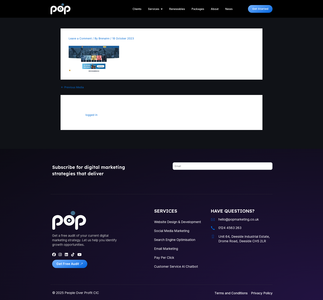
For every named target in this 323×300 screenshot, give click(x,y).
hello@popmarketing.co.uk (238, 219)
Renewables (177, 9)
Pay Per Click (164, 258)
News (228, 9)
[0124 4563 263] (213, 228)
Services (153, 9)
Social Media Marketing (171, 231)
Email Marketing (166, 249)
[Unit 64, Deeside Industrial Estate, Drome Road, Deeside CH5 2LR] (213, 236)
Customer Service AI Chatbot (176, 266)
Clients (137, 9)
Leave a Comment (80, 38)
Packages (198, 9)
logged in (91, 114)
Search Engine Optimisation (174, 240)
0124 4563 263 (229, 228)
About (215, 9)
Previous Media (72, 87)
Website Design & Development (177, 222)
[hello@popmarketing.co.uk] (213, 220)
